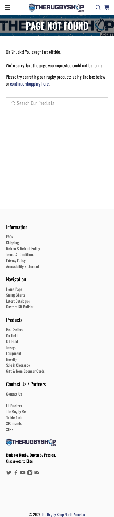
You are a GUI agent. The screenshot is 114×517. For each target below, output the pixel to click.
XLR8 (9, 429)
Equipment (13, 353)
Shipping (12, 243)
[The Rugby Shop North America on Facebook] (16, 474)
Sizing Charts (15, 295)
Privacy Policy (16, 260)
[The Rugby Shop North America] (57, 7)
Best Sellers (14, 329)
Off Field (12, 341)
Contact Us (14, 394)
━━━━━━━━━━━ (19, 399)
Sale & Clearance (18, 365)
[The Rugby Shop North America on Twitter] (9, 474)
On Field (12, 335)
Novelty (11, 359)
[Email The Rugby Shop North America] (37, 474)
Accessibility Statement (22, 266)
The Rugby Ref (16, 411)
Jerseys (11, 347)
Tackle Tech (14, 417)
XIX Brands (14, 423)
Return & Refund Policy (23, 248)
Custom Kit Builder (19, 307)
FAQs (9, 236)
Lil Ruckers (14, 406)
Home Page (14, 289)
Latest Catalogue (18, 301)
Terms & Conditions (20, 254)
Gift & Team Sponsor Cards (25, 371)
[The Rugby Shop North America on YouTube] (23, 474)
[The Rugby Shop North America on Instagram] (30, 474)
